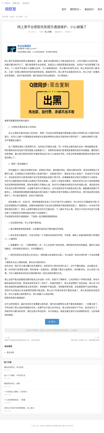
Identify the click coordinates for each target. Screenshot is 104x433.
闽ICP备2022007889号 (66, 426)
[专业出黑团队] (12, 49)
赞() (53, 322)
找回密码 (25, 3)
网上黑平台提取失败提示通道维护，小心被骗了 (52, 27)
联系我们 (49, 426)
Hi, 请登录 (6, 3)
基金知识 (89, 9)
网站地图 (55, 426)
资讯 (100, 9)
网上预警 (19, 17)
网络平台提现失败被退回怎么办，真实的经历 (22, 340)
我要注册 (16, 3)
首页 (64, 9)
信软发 (11, 9)
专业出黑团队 (24, 46)
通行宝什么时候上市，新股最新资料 (85, 340)
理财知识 (74, 9)
